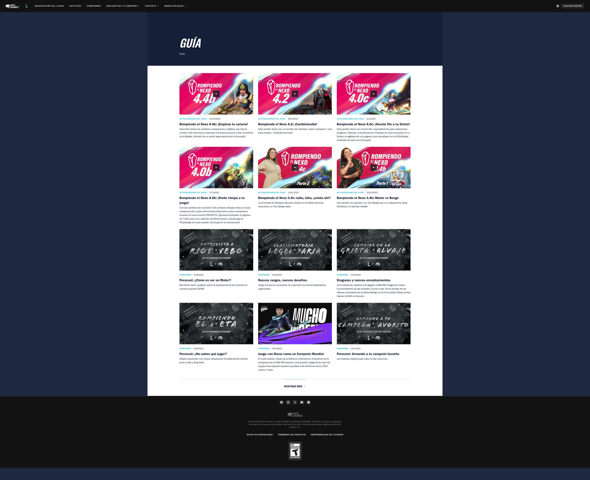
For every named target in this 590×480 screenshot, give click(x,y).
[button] (216, 107)
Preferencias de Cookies (327, 434)
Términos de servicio (292, 434)
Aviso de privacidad (260, 434)
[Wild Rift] (27, 6)
